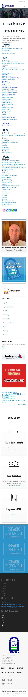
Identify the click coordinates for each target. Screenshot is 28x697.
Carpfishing (6, 315)
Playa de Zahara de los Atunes (9, 119)
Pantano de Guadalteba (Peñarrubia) (11, 160)
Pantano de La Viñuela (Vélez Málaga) (11, 166)
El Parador (4, 145)
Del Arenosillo (5, 147)
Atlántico (18, 485)
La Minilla (4, 199)
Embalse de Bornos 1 (7, 63)
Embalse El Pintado (6, 204)
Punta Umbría (5, 151)
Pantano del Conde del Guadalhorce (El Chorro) (13, 164)
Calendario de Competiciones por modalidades (12, 606)
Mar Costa (5, 330)
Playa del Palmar (6, 86)
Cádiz (3, 585)
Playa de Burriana (6, 177)
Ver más (14, 514)
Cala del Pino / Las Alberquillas (9, 175)
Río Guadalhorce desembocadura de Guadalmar (13, 167)
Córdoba (4, 586)
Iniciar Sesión (23, 1)
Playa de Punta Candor (7, 107)
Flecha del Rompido (7, 152)
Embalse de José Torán (7, 201)
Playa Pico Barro (6, 113)
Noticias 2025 (13, 400)
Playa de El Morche (6, 189)
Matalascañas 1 (6, 142)
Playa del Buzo (5, 101)
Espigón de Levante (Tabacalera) (10, 68)
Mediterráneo (11, 485)
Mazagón (4, 144)
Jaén (3, 592)
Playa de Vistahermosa (7, 104)
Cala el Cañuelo (6, 174)
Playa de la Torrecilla (7, 181)
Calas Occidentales (6, 179)
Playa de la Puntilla (6, 99)
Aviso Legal (17, 693)
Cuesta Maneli (5, 140)
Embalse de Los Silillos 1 (8, 135)
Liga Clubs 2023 (6, 392)
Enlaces (4, 348)
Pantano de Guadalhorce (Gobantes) (11, 162)
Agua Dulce (6, 303)
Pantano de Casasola (7, 169)
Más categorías (22, 404)
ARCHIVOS (11, 672)
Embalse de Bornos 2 (18, 63)
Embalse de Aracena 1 (7, 134)
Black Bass (6, 311)
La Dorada (4, 195)
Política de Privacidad (7, 693)
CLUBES (2, 668)
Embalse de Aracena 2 (19, 134)
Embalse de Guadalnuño (8, 52)
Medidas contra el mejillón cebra (9, 608)
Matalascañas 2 (14, 142)
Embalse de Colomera (7, 125)
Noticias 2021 (11, 394)
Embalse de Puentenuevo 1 (8, 48)
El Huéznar (4, 197)
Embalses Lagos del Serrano (9, 202)
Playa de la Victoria (6, 73)
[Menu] (24, 6)
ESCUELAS (11, 668)
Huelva (4, 588)
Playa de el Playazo (7, 182)
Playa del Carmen (6, 76)
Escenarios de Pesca (6, 602)
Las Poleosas (5, 149)
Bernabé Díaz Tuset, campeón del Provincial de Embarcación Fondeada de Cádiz (17, 12)
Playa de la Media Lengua (8, 79)
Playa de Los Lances (7, 116)
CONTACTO (19, 672)
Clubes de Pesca (5, 601)
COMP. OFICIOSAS (5, 672)
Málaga (4, 593)
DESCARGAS (20, 668)
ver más (20, 450)
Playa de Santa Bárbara (8, 89)
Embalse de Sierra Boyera (8, 53)
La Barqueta (5, 194)
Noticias (5, 334)
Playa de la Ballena (6, 83)
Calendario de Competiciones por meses (11, 604)
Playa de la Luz (5, 109)
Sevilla (3, 595)
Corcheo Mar (6, 318)
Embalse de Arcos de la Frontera (10, 61)
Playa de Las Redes (7, 95)
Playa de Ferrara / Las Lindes (9, 187)
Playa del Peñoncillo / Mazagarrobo (10, 185)
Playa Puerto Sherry (7, 102)
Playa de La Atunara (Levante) (9, 91)
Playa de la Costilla (6, 111)
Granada (4, 590)
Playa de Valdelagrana (7, 97)
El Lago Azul (5, 206)
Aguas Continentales (8, 307)
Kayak (4, 326)
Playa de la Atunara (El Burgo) (9, 92)
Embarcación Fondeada (9, 322)
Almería (4, 583)
